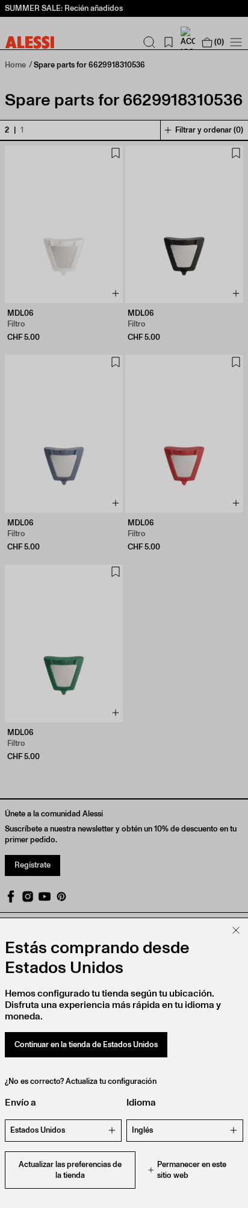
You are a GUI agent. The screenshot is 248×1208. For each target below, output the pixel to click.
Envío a (20, 1102)
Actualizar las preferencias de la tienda (70, 1170)
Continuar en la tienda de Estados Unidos (86, 1044)
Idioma (141, 1102)
